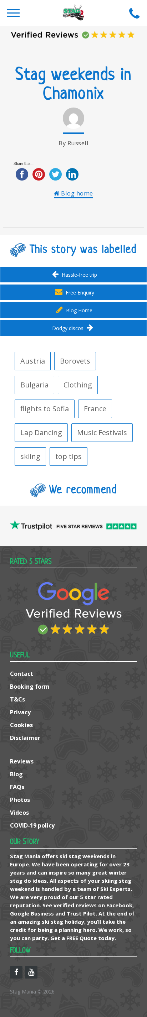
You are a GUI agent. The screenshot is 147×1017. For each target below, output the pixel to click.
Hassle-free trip (78, 274)
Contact (21, 674)
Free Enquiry (79, 292)
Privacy (20, 712)
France (95, 408)
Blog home (76, 193)
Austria (32, 361)
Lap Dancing (41, 432)
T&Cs (17, 699)
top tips (68, 456)
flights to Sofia (44, 408)
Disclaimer (25, 738)
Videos (19, 813)
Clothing (78, 385)
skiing (30, 456)
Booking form (30, 686)
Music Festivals (102, 432)
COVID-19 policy (32, 825)
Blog (16, 774)
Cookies (21, 725)
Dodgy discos (68, 328)
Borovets (75, 361)
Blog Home (78, 310)
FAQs (17, 787)
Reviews (22, 761)
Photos (20, 800)
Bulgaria (34, 385)
